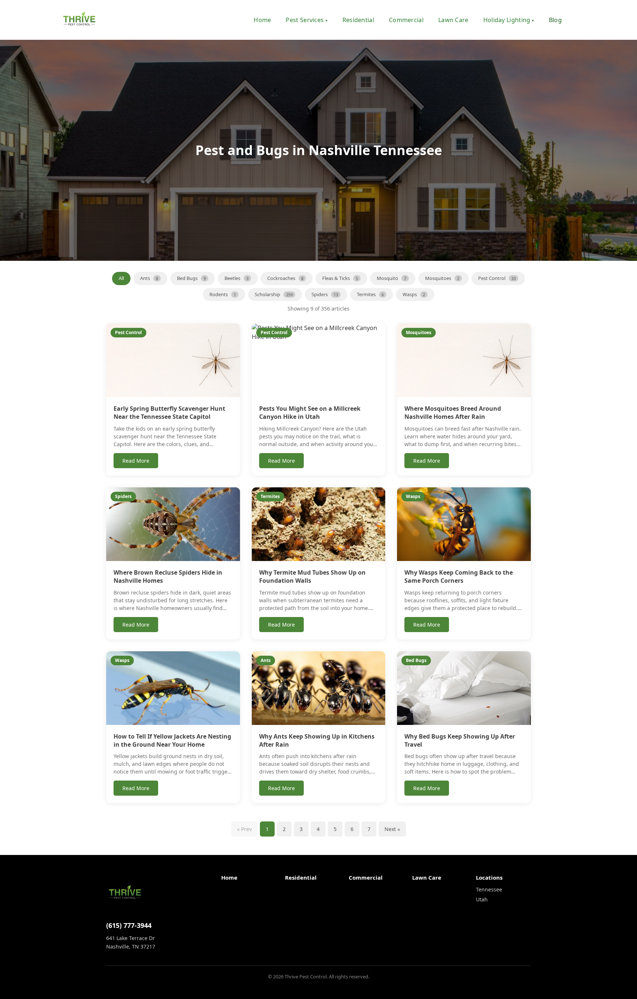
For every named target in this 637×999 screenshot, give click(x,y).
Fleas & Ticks (340, 278)
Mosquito (391, 278)
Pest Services (306, 20)
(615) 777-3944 (129, 925)
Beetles (236, 278)
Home (262, 20)
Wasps (414, 294)
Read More (135, 460)
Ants (149, 278)
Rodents (222, 294)
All (121, 278)
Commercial (406, 20)
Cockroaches (285, 278)
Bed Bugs (191, 278)
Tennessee (489, 889)
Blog (555, 20)
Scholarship (274, 294)
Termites (370, 294)
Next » (392, 829)
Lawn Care (453, 20)
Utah (482, 899)
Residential (358, 20)
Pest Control (497, 278)
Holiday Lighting (508, 20)
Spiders (324, 294)
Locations (489, 877)
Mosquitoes (442, 278)
